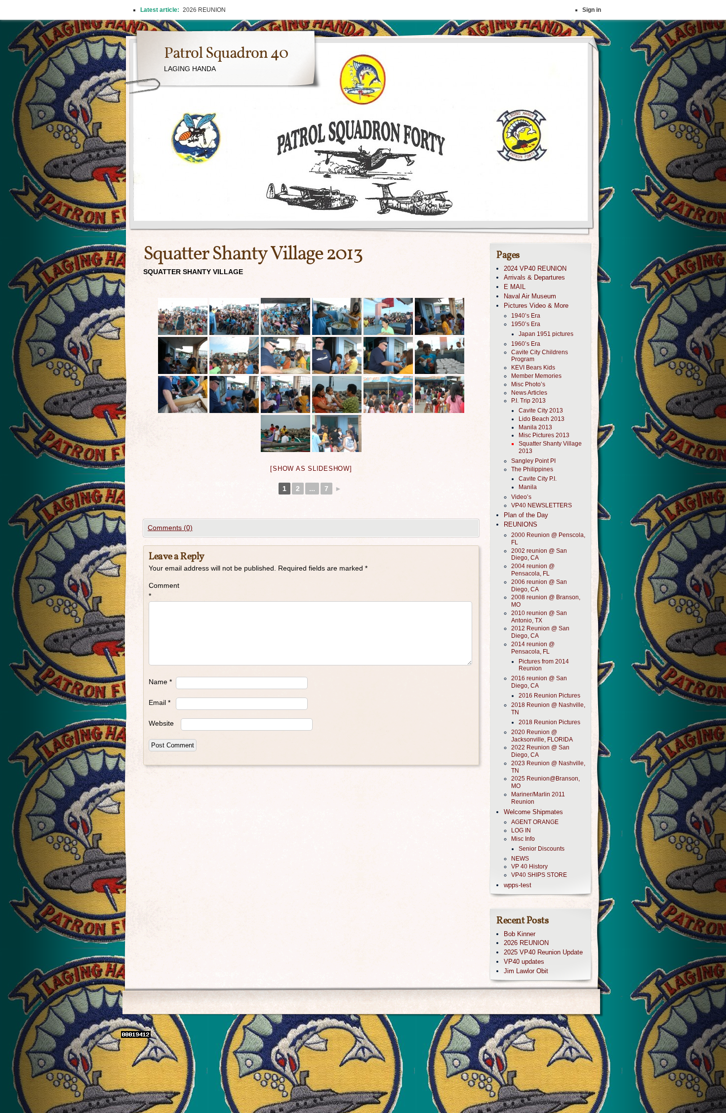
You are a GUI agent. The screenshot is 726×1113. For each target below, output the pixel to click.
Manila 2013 (535, 427)
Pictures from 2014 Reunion (544, 665)
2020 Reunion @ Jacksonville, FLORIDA (542, 736)
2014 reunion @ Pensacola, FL (533, 648)
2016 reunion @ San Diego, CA (539, 682)
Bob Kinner (519, 934)
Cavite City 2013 (541, 410)
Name (160, 682)
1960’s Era (525, 343)
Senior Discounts (542, 848)
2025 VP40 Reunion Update (543, 952)
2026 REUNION (526, 943)
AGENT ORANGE (535, 822)
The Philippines (532, 469)
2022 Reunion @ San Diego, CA (540, 751)
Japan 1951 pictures (546, 333)
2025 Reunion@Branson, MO (545, 782)
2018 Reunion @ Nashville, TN (548, 708)
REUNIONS (520, 524)
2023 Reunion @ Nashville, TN (548, 767)
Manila (528, 487)
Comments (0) (170, 528)
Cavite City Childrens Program (539, 356)
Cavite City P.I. (538, 478)
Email (159, 702)
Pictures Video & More (536, 305)
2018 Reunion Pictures (549, 722)
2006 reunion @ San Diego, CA (539, 585)
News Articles (529, 392)
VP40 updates (524, 961)
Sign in (591, 9)
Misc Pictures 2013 (544, 435)
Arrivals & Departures (534, 277)
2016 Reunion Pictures (549, 695)
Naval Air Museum (530, 296)
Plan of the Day (526, 515)
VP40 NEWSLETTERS (541, 505)
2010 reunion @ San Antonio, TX (539, 617)
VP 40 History (529, 866)
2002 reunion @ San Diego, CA (539, 554)
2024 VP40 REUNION (535, 268)
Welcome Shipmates (533, 812)
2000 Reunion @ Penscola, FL (548, 539)
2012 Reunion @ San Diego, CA (540, 632)
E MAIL (514, 286)
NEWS (520, 858)
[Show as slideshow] (311, 468)
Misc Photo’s (528, 384)
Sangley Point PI (533, 460)
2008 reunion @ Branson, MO (545, 601)
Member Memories (536, 375)
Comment (162, 590)
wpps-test (517, 885)
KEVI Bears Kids (533, 367)
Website (161, 723)
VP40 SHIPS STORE (539, 874)
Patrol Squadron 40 (226, 54)
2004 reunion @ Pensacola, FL (533, 570)
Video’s (521, 497)
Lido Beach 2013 (542, 418)
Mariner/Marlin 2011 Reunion (538, 798)
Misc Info (523, 838)
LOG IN (521, 830)
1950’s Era (525, 324)
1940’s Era (525, 315)
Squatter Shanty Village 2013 (550, 447)
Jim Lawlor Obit (526, 971)
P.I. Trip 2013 (528, 400)
